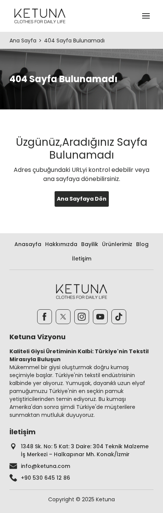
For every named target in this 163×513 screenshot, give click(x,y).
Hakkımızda (61, 244)
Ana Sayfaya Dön (82, 199)
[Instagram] (81, 316)
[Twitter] (63, 316)
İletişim (81, 258)
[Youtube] (100, 316)
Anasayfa (27, 244)
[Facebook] (44, 316)
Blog (142, 244)
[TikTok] (118, 316)
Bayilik (89, 244)
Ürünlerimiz (117, 244)
